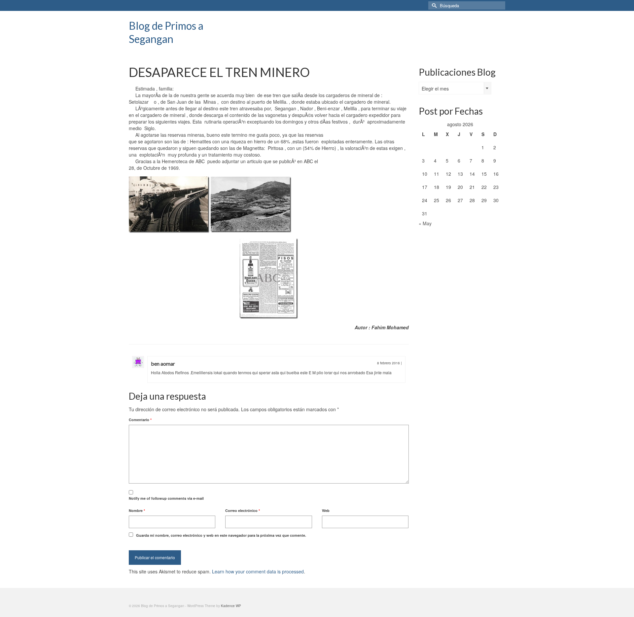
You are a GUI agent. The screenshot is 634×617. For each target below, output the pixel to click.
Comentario (140, 419)
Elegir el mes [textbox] (435, 88)
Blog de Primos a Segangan (166, 32)
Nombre (137, 510)
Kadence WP (231, 605)
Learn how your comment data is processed (258, 571)
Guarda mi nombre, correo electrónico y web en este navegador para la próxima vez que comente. (221, 535)
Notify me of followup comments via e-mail (166, 498)
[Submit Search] (433, 5)
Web (326, 510)
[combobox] (455, 88)
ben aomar (163, 363)
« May (425, 223)
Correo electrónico (242, 510)
